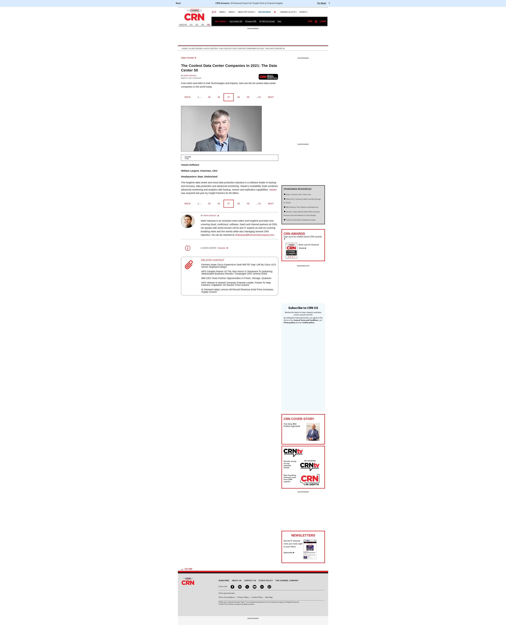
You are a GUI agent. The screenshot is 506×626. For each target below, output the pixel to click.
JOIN (310, 21)
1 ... (199, 97)
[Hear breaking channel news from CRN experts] (309, 480)
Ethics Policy (266, 580)
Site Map (269, 597)
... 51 (258, 97)
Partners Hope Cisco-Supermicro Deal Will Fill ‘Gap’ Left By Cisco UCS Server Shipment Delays (238, 265)
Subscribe (288, 552)
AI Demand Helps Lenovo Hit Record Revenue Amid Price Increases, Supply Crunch (237, 290)
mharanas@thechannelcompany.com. (255, 235)
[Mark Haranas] (187, 227)
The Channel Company (286, 580)
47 (228, 97)
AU (191, 25)
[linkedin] (239, 586)
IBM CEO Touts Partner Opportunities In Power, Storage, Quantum (236, 278)
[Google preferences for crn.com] (268, 77)
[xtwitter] (247, 586)
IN (186, 25)
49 (248, 97)
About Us (236, 580)
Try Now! (321, 3)
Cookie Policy (257, 597)
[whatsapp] (269, 586)
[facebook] (232, 586)
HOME (184, 48)
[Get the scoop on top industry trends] (309, 466)
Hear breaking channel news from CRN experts (290, 478)
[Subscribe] (310, 558)
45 (209, 97)
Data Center (187, 57)
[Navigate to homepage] (194, 21)
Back (188, 97)
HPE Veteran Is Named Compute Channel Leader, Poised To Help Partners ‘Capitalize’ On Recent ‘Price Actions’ (236, 283)
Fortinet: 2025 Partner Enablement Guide (300, 220)
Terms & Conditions (226, 597)
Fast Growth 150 (236, 21)
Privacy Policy (243, 597)
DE (197, 25)
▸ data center (209, 48)
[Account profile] (316, 21)
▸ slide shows (194, 48)
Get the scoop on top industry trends (290, 464)
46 (219, 97)
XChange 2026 (250, 21)
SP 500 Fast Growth (267, 21)
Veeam (273, 189)
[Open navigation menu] (214, 12)
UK (202, 25)
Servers (222, 248)
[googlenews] (262, 586)
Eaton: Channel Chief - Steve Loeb (298, 194)
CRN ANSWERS (264, 12)
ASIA (181, 25)
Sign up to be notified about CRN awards (303, 237)
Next (271, 97)
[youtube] (254, 586)
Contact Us (250, 580)
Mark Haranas (190, 76)
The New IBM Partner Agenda (291, 425)
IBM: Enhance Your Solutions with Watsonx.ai (302, 207)
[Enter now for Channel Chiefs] (292, 258)
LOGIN (323, 21)
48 (238, 97)
